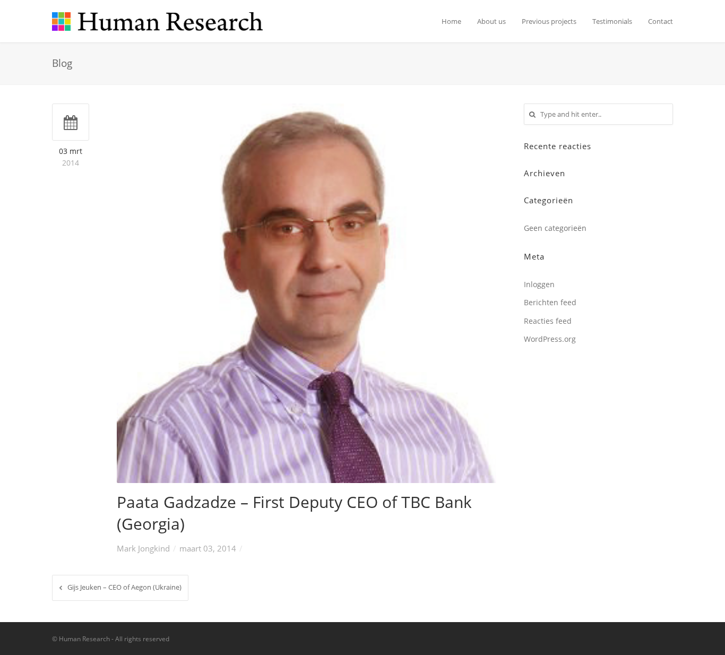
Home (451, 21)
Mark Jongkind (143, 548)
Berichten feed (550, 302)
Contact (660, 21)
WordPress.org (550, 339)
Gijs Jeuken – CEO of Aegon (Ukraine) (124, 587)
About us (491, 21)
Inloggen (539, 284)
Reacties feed (548, 321)
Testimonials (612, 21)
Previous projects (549, 21)
